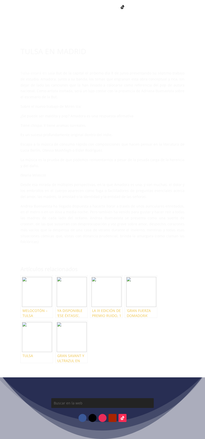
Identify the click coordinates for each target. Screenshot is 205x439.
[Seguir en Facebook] (82, 7)
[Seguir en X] (112, 7)
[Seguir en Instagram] (92, 7)
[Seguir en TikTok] (122, 7)
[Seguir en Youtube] (102, 7)
